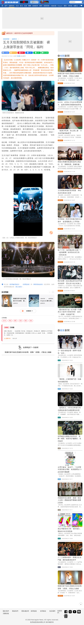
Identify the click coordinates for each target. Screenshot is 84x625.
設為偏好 (5, 53)
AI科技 (70, 6)
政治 (21, 6)
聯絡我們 (15, 611)
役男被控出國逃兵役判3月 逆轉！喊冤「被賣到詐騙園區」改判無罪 (69, 438)
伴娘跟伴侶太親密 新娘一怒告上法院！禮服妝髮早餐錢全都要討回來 (69, 500)
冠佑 (31, 320)
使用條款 (43, 611)
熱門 (6, 6)
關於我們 (6, 611)
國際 (29, 6)
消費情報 (6, 613)
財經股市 (35, 6)
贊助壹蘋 (13, 53)
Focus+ (60, 6)
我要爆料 (20, 53)
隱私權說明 (24, 611)
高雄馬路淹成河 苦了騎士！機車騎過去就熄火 (23, 33)
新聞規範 (34, 611)
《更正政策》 (18, 287)
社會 (25, 6)
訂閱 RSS (8, 338)
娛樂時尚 (12, 6)
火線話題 (53, 6)
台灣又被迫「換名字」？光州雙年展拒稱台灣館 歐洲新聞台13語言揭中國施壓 (69, 469)
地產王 (76, 6)
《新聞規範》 (26, 284)
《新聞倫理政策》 (14, 284)
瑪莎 (26, 320)
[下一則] (53, 292)
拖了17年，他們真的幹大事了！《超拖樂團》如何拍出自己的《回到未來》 (69, 252)
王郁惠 (18, 56)
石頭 (20, 320)
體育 (40, 6)
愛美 (65, 6)
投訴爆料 (52, 611)
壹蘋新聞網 (6, 39)
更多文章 (15, 338)
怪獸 (15, 320)
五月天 (4, 320)
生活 (17, 6)
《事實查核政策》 (38, 284)
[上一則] (49, 292)
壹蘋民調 (46, 6)
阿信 (10, 320)
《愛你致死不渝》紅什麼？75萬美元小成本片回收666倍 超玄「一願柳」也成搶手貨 (69, 311)
